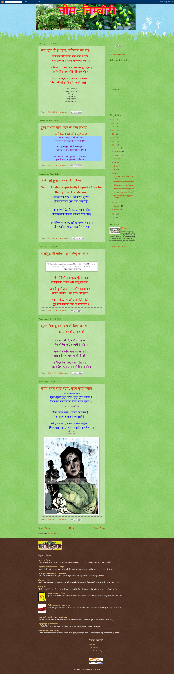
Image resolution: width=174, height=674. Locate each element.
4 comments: (63, 112)
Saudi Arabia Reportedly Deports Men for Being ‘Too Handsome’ (71, 190)
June (115, 169)
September (118, 159)
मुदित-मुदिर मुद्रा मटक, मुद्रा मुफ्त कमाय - (67, 388)
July (115, 166)
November (117, 151)
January (117, 209)
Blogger (97, 669)
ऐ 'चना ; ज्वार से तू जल (44, 560)
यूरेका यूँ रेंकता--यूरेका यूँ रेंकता (56, 593)
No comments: (64, 238)
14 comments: (64, 373)
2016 (114, 134)
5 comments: (63, 310)
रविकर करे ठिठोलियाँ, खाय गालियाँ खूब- (49, 630)
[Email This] (72, 112)
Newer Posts (44, 528)
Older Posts (99, 528)
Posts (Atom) (51, 533)
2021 (114, 119)
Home (72, 528)
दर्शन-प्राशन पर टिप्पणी (44, 580)
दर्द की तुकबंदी (42, 587)
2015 (114, 137)
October (117, 155)
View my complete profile (118, 246)
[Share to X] (77, 112)
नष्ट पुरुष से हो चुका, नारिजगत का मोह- (65, 50)
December (117, 148)
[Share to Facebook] (79, 112)
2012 (114, 214)
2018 (114, 127)
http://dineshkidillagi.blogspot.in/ (100, 651)
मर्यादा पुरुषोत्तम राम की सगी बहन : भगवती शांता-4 (53, 617)
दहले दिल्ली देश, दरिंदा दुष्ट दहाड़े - (72, 134)
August (116, 162)
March (116, 202)
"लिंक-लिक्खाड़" (93, 647)
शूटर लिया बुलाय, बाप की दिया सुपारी (64, 325)
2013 (114, 145)
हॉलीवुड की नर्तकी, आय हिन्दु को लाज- (65, 253)
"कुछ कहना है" (93, 644)
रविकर (125, 228)
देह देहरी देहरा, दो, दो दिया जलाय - (48, 624)
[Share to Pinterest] (81, 112)
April (116, 173)
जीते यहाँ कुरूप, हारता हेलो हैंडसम (62, 180)
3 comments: (63, 165)
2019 (114, 123)
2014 (114, 141)
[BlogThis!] (74, 112)
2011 (114, 218)
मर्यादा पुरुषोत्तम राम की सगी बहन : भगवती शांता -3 (53, 573)
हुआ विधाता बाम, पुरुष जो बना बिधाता (64, 127)
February (117, 206)
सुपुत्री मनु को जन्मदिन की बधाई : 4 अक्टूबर (51, 567)
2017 (114, 130)
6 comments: (63, 519)
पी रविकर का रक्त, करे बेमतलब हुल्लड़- (59, 605)
